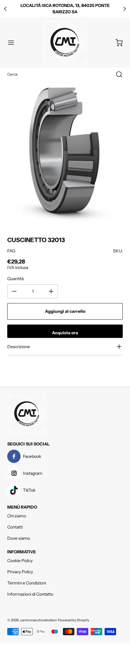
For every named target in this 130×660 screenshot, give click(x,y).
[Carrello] (116, 42)
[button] (14, 42)
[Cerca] (116, 74)
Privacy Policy (20, 571)
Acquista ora (65, 332)
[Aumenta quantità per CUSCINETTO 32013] (51, 291)
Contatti (15, 527)
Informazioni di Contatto (30, 594)
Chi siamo (16, 516)
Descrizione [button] (18, 346)
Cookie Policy (20, 560)
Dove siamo (18, 538)
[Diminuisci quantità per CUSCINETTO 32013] (14, 291)
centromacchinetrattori (38, 620)
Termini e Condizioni (26, 583)
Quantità (15, 278)
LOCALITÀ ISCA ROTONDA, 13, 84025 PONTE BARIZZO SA (65, 9)
